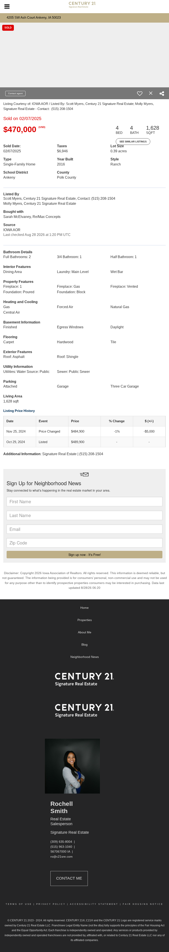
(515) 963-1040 (61, 846)
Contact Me (69, 878)
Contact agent (15, 93)
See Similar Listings (133, 141)
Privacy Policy (51, 904)
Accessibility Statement (94, 904)
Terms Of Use (19, 904)
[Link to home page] (84, 6)
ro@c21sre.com (61, 856)
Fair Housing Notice (143, 904)
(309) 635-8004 (61, 841)
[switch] (139, 93)
